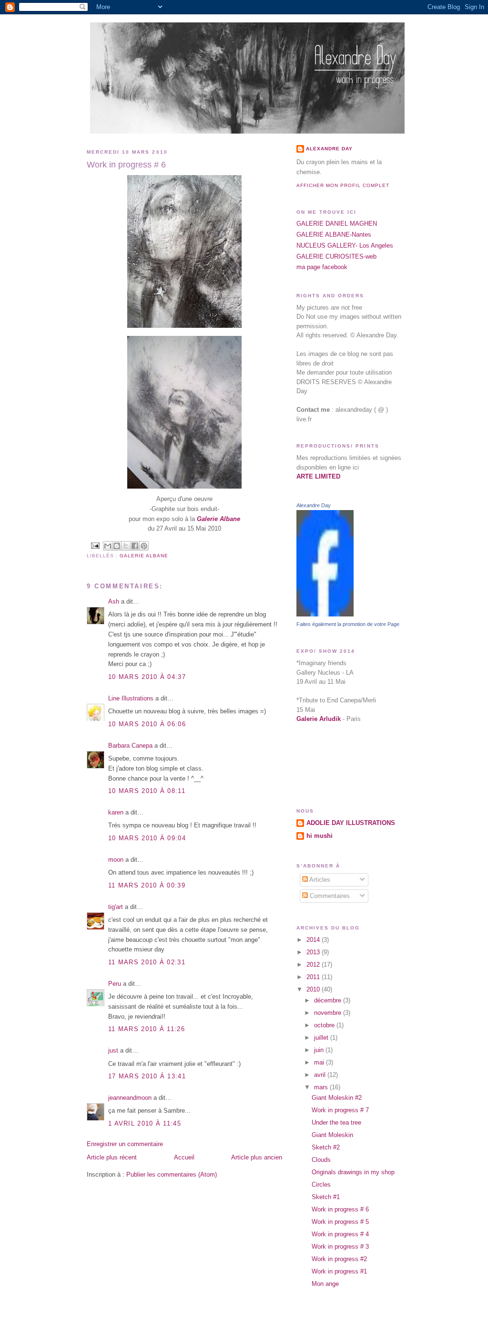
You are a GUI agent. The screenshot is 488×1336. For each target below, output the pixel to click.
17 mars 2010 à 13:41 (147, 1076)
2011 (314, 977)
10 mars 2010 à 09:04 (147, 838)
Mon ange (325, 1283)
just (113, 1050)
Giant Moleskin (332, 1134)
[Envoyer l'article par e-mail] (95, 545)
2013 (314, 952)
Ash (113, 601)
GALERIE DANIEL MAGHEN (336, 223)
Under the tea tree (336, 1122)
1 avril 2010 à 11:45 (144, 1123)
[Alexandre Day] (325, 614)
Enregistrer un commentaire (125, 1144)
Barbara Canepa (130, 745)
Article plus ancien (256, 1157)
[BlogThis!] (117, 546)
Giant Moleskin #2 (337, 1097)
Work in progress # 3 (340, 1246)
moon (115, 859)
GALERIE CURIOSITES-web (336, 256)
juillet (322, 1037)
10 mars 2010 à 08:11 (146, 790)
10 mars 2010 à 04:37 (147, 676)
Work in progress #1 (339, 1271)
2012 (314, 964)
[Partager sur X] (126, 546)
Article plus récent (112, 1157)
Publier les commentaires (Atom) (171, 1174)
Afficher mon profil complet (342, 185)
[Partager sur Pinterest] (144, 546)
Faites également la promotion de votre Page (347, 624)
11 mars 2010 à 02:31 (146, 962)
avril (320, 1074)
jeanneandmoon (130, 1097)
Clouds (321, 1159)
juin (319, 1050)
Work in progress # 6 (340, 1209)
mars (322, 1087)
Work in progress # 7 (340, 1110)
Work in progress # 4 (340, 1234)
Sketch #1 (326, 1196)
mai (320, 1062)
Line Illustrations (130, 698)
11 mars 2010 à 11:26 (146, 1029)
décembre (328, 1000)
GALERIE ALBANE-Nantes (333, 234)
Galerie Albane (144, 555)
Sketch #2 (326, 1147)
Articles (319, 879)
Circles (321, 1184)
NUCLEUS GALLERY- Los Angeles (344, 245)
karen (115, 812)
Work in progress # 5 (340, 1221)
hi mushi (319, 835)
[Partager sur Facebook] (135, 546)
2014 (314, 939)
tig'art (115, 906)
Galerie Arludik (318, 718)
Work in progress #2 (339, 1259)
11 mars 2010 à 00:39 (146, 885)
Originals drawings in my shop (353, 1172)
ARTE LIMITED (318, 476)
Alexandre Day (329, 148)
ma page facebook (321, 267)
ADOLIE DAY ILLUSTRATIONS (350, 822)
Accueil (184, 1157)
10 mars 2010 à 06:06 (147, 724)
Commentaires (329, 895)
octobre (325, 1025)
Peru (114, 983)
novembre (328, 1012)
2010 (314, 989)
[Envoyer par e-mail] (107, 546)
